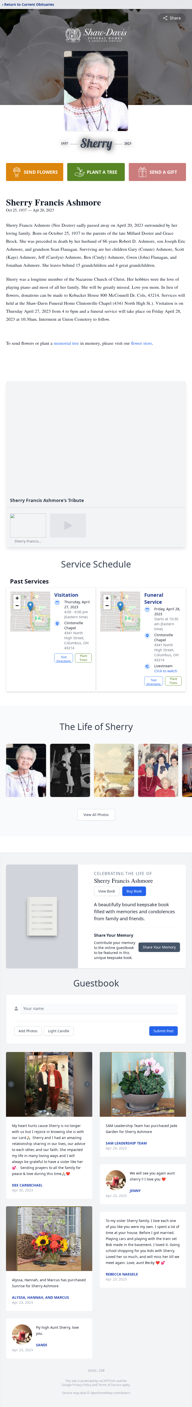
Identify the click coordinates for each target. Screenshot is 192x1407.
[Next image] (87, 1084)
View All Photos (96, 814)
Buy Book (134, 891)
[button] (30, 606)
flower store (141, 343)
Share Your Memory (159, 947)
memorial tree (66, 343)
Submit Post (164, 1030)
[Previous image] (11, 1084)
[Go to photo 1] (47, 1113)
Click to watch (165, 670)
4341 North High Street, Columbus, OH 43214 (76, 640)
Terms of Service (109, 1385)
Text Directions (63, 658)
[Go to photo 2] (51, 1114)
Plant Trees (83, 658)
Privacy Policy (81, 1385)
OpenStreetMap (101, 1393)
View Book (106, 891)
